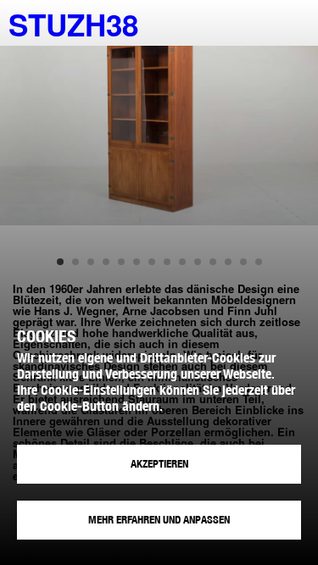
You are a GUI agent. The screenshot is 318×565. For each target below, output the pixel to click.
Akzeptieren (159, 463)
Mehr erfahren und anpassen (159, 519)
